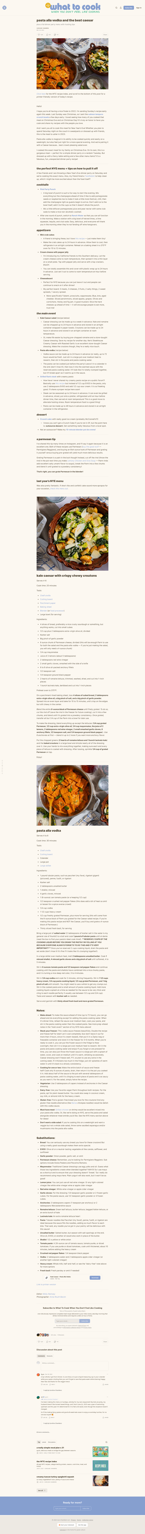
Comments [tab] (41, 1356)
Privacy (73, 1520)
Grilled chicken (62, 1110)
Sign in (138, 8)
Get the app (82, 1525)
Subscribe (128, 8)
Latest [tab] (44, 1442)
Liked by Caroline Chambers (50, 1399)
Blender (43, 611)
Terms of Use (82, 1325)
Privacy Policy (87, 1327)
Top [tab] (39, 1442)
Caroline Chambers (43, 28)
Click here (41, 94)
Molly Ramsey (49, 1294)
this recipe (80, 238)
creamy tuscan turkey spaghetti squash (55, 1477)
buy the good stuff (90, 447)
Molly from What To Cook (52, 1453)
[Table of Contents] (2, 767)
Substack (63, 1530)
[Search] (116, 8)
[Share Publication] (121, 8)
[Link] (33, 168)
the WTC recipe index (47, 1461)
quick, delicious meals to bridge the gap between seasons (56, 1450)
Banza (74, 1103)
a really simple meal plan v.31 (50, 1448)
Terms (79, 1520)
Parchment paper (48, 603)
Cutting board (46, 599)
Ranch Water (77, 215)
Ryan (42, 1374)
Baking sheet (46, 607)
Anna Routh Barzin (58, 1297)
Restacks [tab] (49, 1356)
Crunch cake (46, 419)
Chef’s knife (45, 595)
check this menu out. (59, 488)
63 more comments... (43, 1432)
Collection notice (87, 1520)
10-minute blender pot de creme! (81, 430)
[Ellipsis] (107, 1374)
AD (42, 1397)
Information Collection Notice (72, 1327)
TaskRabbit (90, 176)
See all (40, 1490)
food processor (57, 611)
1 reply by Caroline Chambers (52, 1390)
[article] (72, 1452)
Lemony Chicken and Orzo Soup (81, 461)
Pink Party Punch (48, 189)
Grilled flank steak (48, 377)
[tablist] (45, 1356)
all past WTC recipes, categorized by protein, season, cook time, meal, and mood (62, 1465)
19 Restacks (60, 1335)
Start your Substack (67, 1525)
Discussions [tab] (51, 1442)
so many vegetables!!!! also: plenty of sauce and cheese (55, 1479)
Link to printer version (46, 1284)
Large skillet (45, 866)
